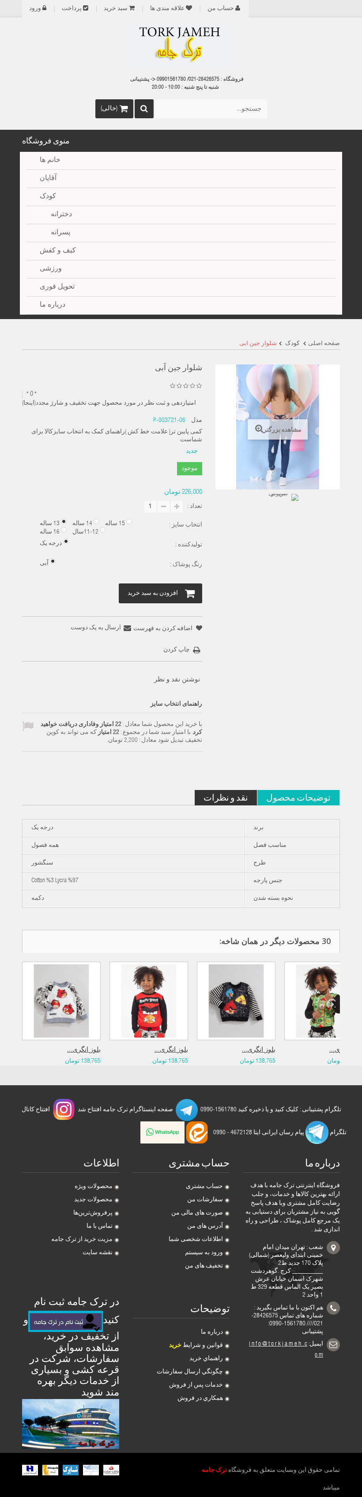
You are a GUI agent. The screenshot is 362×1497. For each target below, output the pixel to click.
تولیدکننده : (188, 545)
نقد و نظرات (226, 797)
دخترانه (61, 214)
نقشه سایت (98, 1253)
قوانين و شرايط (196, 1346)
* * (31, 394)
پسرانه (60, 233)
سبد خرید (116, 9)
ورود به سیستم (204, 1253)
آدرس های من (205, 1226)
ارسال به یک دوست (96, 628)
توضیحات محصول (298, 797)
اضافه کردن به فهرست (163, 629)
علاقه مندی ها (167, 9)
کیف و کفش (58, 251)
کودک (48, 196)
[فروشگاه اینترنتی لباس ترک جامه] (181, 45)
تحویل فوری (57, 287)
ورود (35, 9)
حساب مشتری (204, 1187)
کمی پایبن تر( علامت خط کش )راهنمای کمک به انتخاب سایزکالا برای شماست (116, 436)
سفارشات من (205, 1200)
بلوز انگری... (84, 1050)
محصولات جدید (93, 1200)
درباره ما (212, 1332)
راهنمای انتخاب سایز (176, 704)
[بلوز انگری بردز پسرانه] (148, 1001)
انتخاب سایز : (185, 525)
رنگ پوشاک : (185, 565)
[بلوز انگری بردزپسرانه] (61, 1001)
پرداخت (72, 9)
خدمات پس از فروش (196, 1385)
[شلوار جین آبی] (282, 510)
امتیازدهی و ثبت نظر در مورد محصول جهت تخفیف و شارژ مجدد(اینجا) (109, 403)
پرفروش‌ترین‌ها (93, 1213)
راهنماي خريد (206, 1359)
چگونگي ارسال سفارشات (190, 1372)
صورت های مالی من (197, 1213)
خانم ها (50, 160)
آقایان (48, 178)
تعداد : (194, 507)
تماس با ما (100, 1226)
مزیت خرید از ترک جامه (82, 1240)
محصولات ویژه (94, 1187)
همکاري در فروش (200, 1398)
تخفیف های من (204, 1266)
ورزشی (51, 269)
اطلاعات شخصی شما (196, 1240)
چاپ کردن (176, 650)
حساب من (220, 9)
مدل (196, 421)
